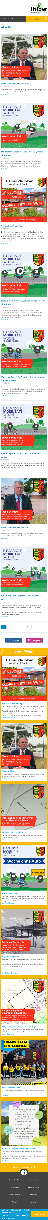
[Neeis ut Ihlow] (24, 746)
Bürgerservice (14, 1187)
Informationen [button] (13, 1218)
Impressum (33, 1202)
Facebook (15, 641)
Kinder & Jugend (33, 1187)
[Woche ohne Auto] (24, 868)
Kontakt (14, 1202)
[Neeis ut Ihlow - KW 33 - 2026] (24, 501)
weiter (37, 627)
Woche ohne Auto (14, 1180)
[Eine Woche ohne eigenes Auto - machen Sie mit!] (24, 569)
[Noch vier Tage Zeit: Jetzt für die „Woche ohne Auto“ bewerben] (24, 351)
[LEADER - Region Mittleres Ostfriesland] (24, 1124)
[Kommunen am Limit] (24, 1063)
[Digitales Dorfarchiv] (24, 932)
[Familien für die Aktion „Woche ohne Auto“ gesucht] (24, 427)
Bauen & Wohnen (14, 1194)
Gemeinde (33, 1180)
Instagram (36, 641)
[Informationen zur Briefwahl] (24, 807)
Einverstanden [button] (39, 1214)
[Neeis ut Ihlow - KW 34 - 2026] (24, 57)
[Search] (44, 18)
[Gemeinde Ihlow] (36, 8)
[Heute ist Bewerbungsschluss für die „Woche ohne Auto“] (24, 125)
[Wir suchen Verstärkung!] (24, 199)
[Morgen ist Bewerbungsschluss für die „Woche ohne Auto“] (24, 274)
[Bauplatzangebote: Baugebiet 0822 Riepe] (24, 1002)
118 (28, 627)
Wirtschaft (33, 1194)
